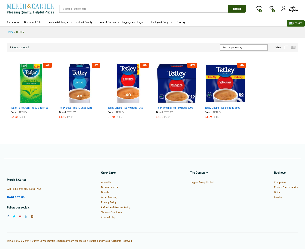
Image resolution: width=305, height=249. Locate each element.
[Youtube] (20, 217)
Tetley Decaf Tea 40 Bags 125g (75, 107)
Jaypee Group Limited (202, 182)
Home (10, 32)
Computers (280, 182)
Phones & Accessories (286, 187)
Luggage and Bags (132, 22)
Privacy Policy (108, 202)
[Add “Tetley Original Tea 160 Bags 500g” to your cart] (168, 102)
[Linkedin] (26, 217)
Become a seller (109, 187)
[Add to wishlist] (39, 102)
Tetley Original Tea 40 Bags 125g (125, 107)
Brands (105, 192)
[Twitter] (14, 217)
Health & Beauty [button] (83, 22)
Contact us (16, 197)
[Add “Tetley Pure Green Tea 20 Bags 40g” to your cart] (22, 102)
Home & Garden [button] (107, 22)
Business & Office (33, 22)
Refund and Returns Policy (115, 207)
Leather (278, 197)
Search (237, 8)
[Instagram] (32, 217)
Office (277, 192)
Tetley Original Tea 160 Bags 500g (174, 107)
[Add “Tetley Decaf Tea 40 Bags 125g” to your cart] (71, 102)
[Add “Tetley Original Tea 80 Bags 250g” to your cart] (217, 102)
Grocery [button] (181, 22)
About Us (106, 182)
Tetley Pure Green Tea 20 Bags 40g (29, 107)
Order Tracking (109, 197)
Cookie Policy (108, 217)
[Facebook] (8, 217)
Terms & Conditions (111, 212)
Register (293, 10)
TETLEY (23, 112)
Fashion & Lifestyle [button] (58, 22)
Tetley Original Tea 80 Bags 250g (222, 107)
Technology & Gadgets (159, 22)
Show (296, 23)
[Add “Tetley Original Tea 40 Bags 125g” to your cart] (119, 102)
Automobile (13, 22)
